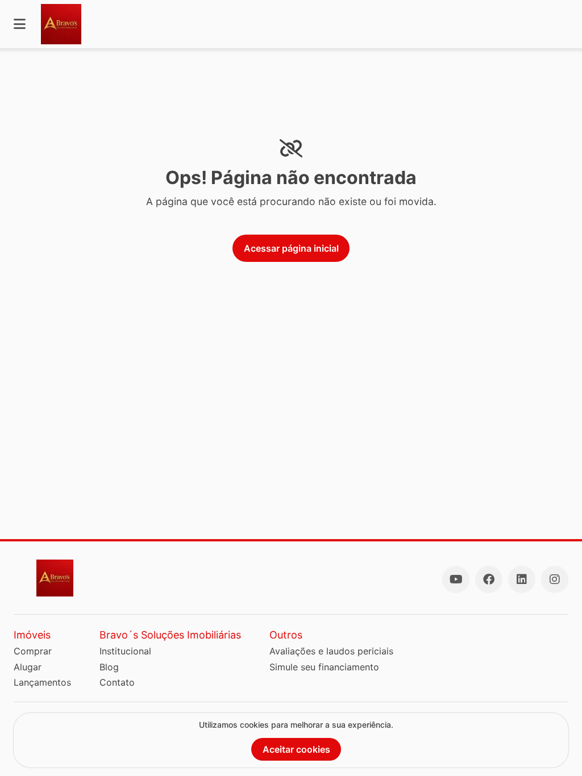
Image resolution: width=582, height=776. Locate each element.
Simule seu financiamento (324, 667)
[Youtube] (455, 579)
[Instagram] (554, 579)
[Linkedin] (521, 579)
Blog (109, 667)
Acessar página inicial (291, 248)
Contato (117, 682)
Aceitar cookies (296, 749)
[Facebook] (488, 579)
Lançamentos (42, 682)
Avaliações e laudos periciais (331, 651)
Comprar (33, 651)
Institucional (125, 651)
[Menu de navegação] (20, 24)
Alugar (27, 667)
